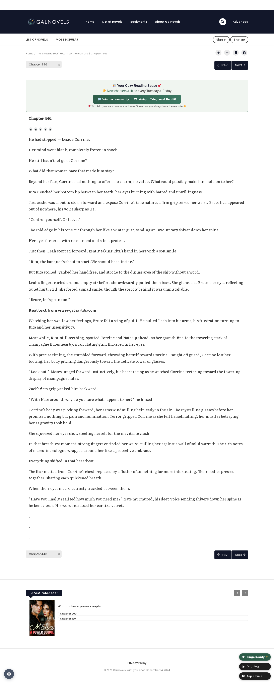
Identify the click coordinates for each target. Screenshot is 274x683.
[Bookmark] (236, 53)
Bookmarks (138, 22)
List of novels (112, 22)
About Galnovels (168, 22)
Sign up (239, 40)
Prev (224, 65)
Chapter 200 (64, 613)
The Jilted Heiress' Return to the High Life (62, 53)
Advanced (240, 22)
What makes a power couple (75, 606)
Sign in (221, 40)
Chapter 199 (64, 618)
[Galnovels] (49, 21)
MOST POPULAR (67, 40)
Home (89, 22)
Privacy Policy (137, 663)
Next (238, 65)
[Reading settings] (9, 674)
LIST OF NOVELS (37, 40)
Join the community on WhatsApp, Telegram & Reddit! (138, 99)
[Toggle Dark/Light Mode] (244, 53)
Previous (237, 593)
